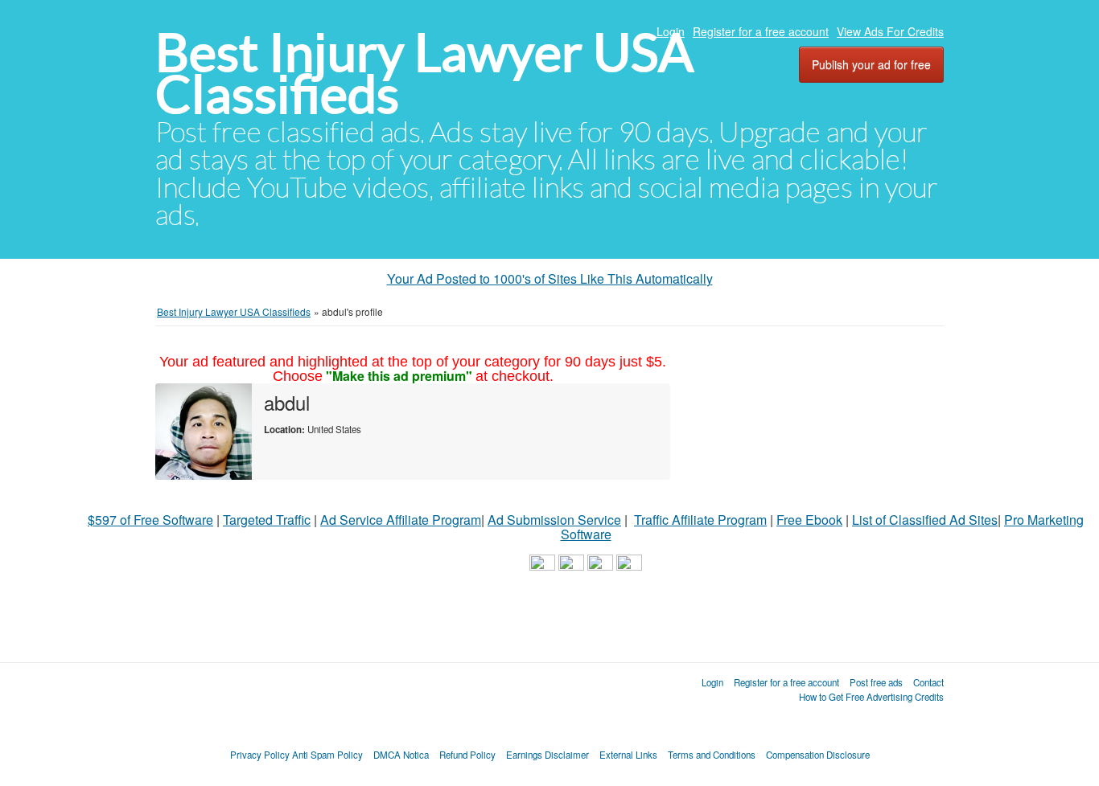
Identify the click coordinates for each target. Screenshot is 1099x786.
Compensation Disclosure (818, 754)
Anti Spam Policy (327, 754)
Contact (928, 682)
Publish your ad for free (871, 64)
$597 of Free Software (150, 519)
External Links (628, 754)
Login (671, 31)
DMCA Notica (401, 754)
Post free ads (876, 682)
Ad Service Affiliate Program (400, 519)
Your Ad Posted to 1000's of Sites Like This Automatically (550, 278)
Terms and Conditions (711, 754)
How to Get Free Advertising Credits (871, 696)
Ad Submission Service (554, 519)
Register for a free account (761, 31)
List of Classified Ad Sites (925, 519)
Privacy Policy (260, 754)
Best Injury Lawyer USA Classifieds (424, 73)
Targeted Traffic (267, 519)
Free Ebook (809, 519)
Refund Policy (467, 754)
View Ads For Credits (890, 31)
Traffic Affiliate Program (700, 519)
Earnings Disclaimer (547, 754)
